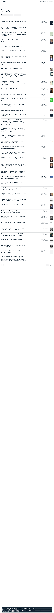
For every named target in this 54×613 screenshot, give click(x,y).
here (18, 611)
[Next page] (3, 265)
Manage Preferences (43, 610)
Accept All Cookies (43, 608)
